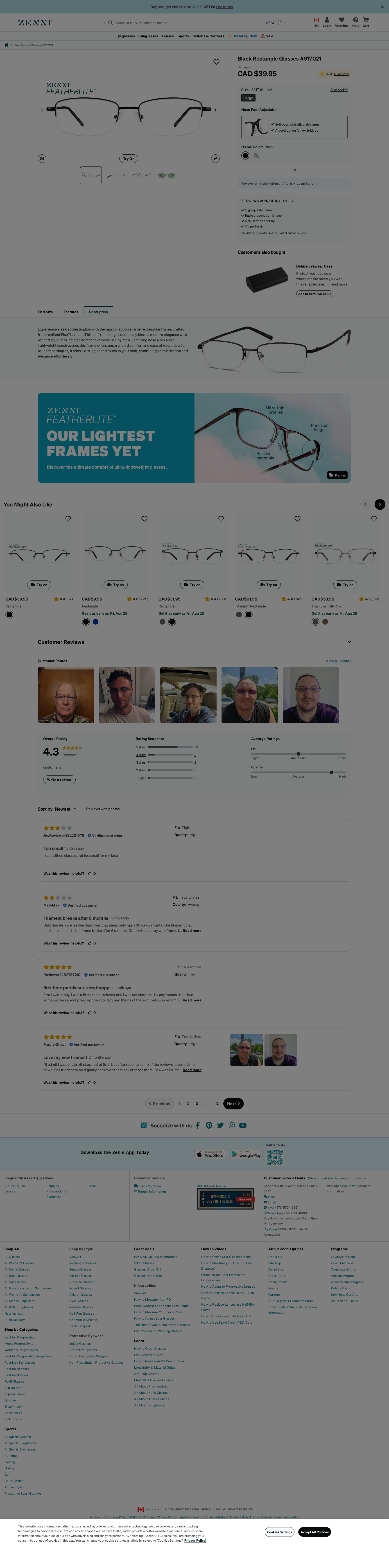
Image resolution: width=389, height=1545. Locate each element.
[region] (194, 1532)
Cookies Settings (279, 1532)
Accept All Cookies (315, 1532)
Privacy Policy (194, 1540)
